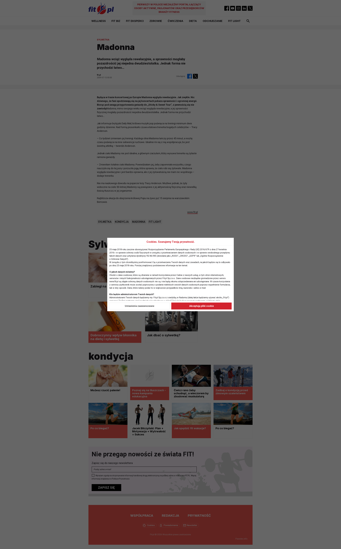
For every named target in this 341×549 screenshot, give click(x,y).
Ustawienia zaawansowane (139, 306)
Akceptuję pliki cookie (201, 306)
